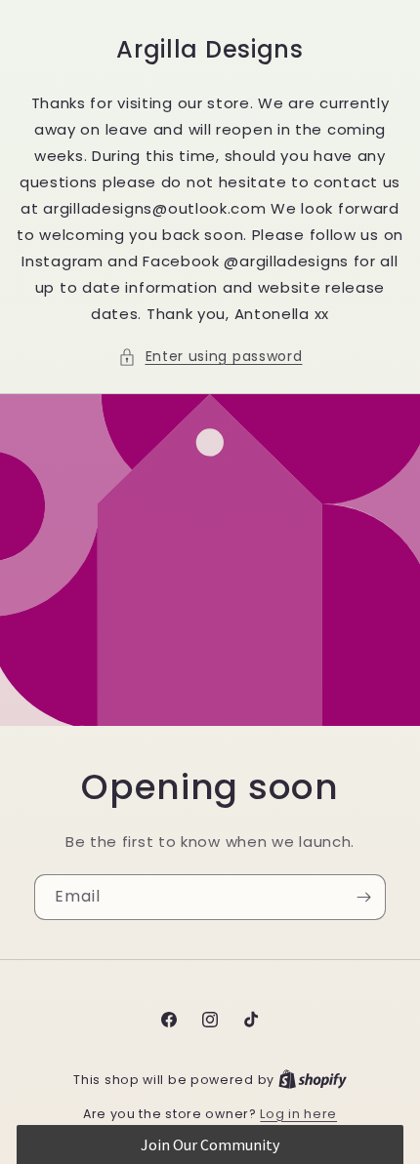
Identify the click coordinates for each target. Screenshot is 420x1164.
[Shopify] (312, 1079)
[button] (210, 356)
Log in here (298, 1113)
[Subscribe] (363, 897)
